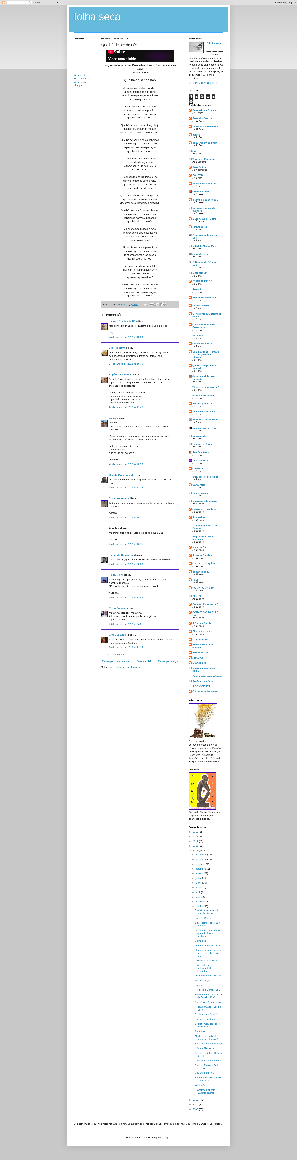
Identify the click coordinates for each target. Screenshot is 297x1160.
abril (198, 892)
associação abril (202, 403)
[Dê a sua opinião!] (154, 304)
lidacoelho (198, 517)
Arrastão (197, 289)
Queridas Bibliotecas (204, 501)
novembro (201, 859)
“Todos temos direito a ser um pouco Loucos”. (209, 1037)
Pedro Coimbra (117, 608)
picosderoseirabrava (204, 297)
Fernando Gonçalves (121, 555)
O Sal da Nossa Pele (204, 246)
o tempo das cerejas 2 (205, 199)
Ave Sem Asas (200, 452)
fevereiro (201, 901)
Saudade (200, 1031)
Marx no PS (199, 547)
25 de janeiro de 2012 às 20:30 (126, 564)
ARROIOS (198, 657)
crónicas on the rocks (205, 476)
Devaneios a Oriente (204, 110)
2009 (196, 1109)
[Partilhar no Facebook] (161, 304)
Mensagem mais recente (115, 661)
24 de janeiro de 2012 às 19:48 (126, 407)
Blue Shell (198, 596)
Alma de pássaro (202, 631)
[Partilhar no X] (158, 304)
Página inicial (143, 661)
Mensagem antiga (168, 661)
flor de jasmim (200, 305)
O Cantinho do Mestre (205, 691)
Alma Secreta (200, 460)
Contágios (200, 940)
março (199, 896)
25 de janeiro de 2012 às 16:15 (126, 544)
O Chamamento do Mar (208, 975)
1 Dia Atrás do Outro (204, 218)
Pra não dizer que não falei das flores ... (207, 912)
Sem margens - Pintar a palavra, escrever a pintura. (205, 354)
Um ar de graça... (204, 1072)
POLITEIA (198, 175)
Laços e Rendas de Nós (123, 321)
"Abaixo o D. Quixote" (206, 960)
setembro (201, 868)
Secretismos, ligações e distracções (208, 1025)
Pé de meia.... (200, 493)
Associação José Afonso (207, 676)
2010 (196, 1104)
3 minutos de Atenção (206, 1014)
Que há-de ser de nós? (207, 945)
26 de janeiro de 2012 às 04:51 (126, 624)
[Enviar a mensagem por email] (151, 304)
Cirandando (199, 436)
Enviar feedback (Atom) (128, 667)
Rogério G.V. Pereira (120, 374)
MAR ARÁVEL (200, 273)
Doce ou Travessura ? (205, 604)
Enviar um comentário (117, 654)
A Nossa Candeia (202, 555)
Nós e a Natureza (204, 1048)
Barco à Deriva (203, 917)
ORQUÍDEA (198, 468)
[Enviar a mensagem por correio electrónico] (145, 304)
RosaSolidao (199, 167)
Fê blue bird (116, 574)
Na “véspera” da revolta (208, 1002)
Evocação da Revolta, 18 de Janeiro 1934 (208, 996)
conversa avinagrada (204, 142)
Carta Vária (198, 484)
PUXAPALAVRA (201, 652)
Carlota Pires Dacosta (121, 475)
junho (199, 882)
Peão (195, 579)
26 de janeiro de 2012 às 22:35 (126, 647)
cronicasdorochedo (204, 395)
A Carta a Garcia (201, 623)
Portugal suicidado (205, 1019)
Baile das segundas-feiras (209, 1043)
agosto (200, 873)
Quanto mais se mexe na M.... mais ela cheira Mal (208, 953)
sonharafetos (200, 639)
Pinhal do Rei (200, 226)
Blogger (167, 1137)
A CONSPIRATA (201, 686)
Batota (198, 985)
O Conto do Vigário (203, 563)
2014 (196, 841)
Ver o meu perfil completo (203, 82)
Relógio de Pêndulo (204, 183)
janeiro (200, 906)
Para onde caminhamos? (208, 1060)
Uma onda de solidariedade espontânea (203, 968)
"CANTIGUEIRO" (202, 281)
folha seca (97, 16)
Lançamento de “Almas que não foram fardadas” (207, 933)
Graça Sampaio (118, 634)
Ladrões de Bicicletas (205, 126)
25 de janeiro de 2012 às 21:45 (126, 597)
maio (199, 887)
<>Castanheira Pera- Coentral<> (204, 326)
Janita (112, 418)
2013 (196, 845)
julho (198, 878)
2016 (196, 831)
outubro (200, 864)
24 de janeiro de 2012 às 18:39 (126, 337)
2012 (196, 850)
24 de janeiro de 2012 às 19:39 (126, 363)
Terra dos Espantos (203, 159)
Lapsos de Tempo (202, 444)
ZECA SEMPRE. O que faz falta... (207, 924)
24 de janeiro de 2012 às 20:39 (126, 464)
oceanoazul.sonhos (204, 509)
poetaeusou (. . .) (202, 571)
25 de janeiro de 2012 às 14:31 (126, 517)
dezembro (201, 854)
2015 (196, 836)
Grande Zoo (199, 662)
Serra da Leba (200, 254)
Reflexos (197, 335)
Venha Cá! (200, 1085)
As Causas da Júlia (203, 411)
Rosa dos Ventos (119, 498)
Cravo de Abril (200, 191)
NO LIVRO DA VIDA (203, 587)
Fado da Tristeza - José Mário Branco (208, 1079)
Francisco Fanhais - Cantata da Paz (206, 1091)
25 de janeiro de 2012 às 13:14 (126, 487)
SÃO (195, 151)
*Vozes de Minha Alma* (205, 387)
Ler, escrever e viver (204, 428)
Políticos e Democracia (207, 989)
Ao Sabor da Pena (202, 681)
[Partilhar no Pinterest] (164, 304)
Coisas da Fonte (202, 343)
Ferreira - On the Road (205, 419)
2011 (196, 1099)
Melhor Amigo (202, 980)
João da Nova (117, 347)
